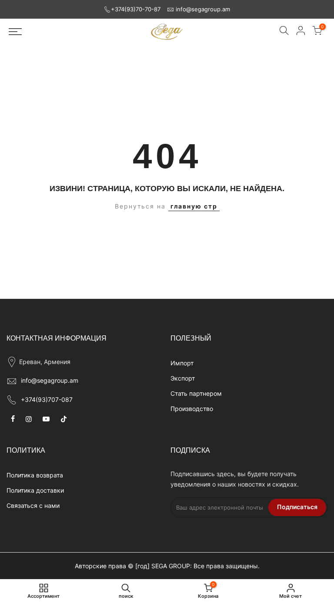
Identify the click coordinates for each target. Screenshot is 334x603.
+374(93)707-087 (47, 399)
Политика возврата (35, 475)
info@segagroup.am (203, 9)
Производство (191, 408)
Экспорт (182, 378)
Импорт (182, 363)
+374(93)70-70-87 (135, 9)
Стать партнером (196, 393)
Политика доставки (35, 490)
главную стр (193, 206)
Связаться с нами (33, 505)
